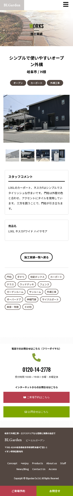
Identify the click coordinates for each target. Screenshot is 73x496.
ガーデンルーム (15, 292)
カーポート (36, 83)
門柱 (9, 276)
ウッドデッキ (27, 284)
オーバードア (14, 299)
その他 (28, 307)
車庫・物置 (13, 307)
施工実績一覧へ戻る (36, 257)
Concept (12, 463)
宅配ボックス (37, 276)
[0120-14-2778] (36, 357)
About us (51, 463)
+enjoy (25, 463)
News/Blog (22, 469)
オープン (18, 83)
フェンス (44, 284)
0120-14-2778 (36, 369)
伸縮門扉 (31, 299)
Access (53, 469)
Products (37, 463)
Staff (63, 463)
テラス (10, 284)
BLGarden (25, 439)
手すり (20, 276)
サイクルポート (50, 299)
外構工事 (55, 83)
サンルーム (35, 292)
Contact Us (38, 469)
